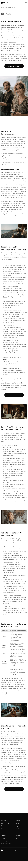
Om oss (17, 823)
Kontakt (17, 828)
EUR (10, 853)
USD (7, 853)
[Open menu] (26, 2)
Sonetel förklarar (11, 7)
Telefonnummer (5, 823)
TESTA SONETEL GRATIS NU (14, 66)
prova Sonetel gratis (10, 777)
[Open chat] (24, 857)
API (2, 828)
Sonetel (5, 297)
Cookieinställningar (6, 843)
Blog (2, 7)
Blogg (17, 826)
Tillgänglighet (4, 841)
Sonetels (16, 58)
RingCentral (5, 671)
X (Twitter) (18, 835)
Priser (2, 826)
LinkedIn (18, 838)
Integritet (3, 835)
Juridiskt (3, 838)
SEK (14, 853)
